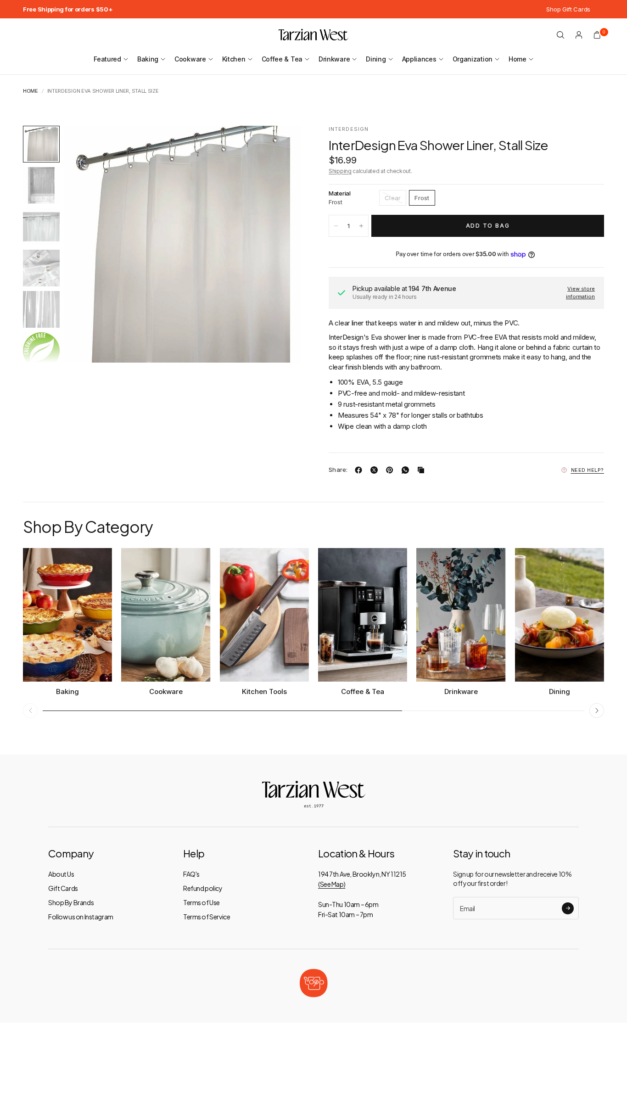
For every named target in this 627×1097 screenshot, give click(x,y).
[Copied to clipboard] (422, 470)
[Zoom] (282, 145)
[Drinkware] (460, 615)
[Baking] (67, 615)
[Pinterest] (391, 470)
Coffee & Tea (282, 59)
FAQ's (191, 874)
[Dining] (559, 615)
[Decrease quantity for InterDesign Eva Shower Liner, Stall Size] (336, 225)
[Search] (560, 35)
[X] (375, 470)
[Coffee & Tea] (362, 615)
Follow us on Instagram (80, 916)
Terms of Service (206, 916)
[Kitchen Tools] (264, 615)
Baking (147, 59)
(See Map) (331, 884)
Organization (473, 59)
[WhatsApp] (407, 470)
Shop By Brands (71, 902)
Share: (338, 470)
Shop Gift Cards (568, 9)
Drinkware (334, 59)
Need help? (588, 470)
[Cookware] (165, 615)
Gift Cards (63, 888)
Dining (376, 59)
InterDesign (349, 129)
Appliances (419, 59)
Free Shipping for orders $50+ (67, 9)
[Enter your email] (568, 908)
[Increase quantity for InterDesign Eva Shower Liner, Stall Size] (361, 225)
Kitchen (234, 59)
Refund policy (203, 888)
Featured (107, 59)
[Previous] (87, 244)
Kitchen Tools (264, 691)
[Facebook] (360, 470)
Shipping (340, 171)
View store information (580, 292)
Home (517, 59)
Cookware (190, 59)
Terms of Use (201, 902)
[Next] (277, 244)
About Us (61, 874)
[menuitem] (67, 9)
